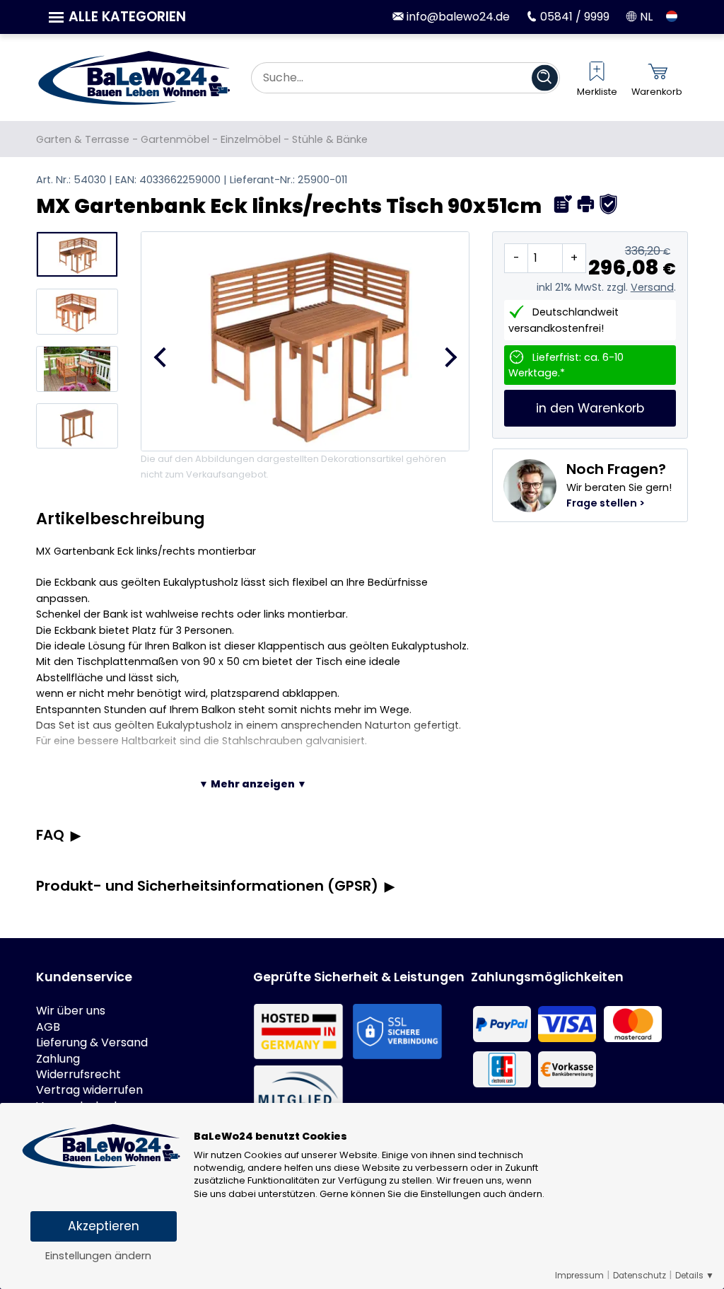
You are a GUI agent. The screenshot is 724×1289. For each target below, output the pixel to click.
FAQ (50, 835)
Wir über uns (70, 1011)
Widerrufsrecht (78, 1074)
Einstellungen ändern (98, 1256)
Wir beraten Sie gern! (619, 484)
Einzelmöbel (251, 139)
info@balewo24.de (457, 16)
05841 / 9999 (573, 16)
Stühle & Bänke (330, 139)
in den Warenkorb (590, 408)
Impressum (579, 1275)
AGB (48, 1027)
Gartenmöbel (175, 139)
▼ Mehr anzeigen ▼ (253, 784)
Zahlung (58, 1059)
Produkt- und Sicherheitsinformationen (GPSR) (207, 886)
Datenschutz (639, 1275)
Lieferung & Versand (92, 1043)
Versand (652, 287)
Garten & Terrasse (82, 139)
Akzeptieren (103, 1226)
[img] (563, 204)
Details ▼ (694, 1275)
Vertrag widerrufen (89, 1090)
